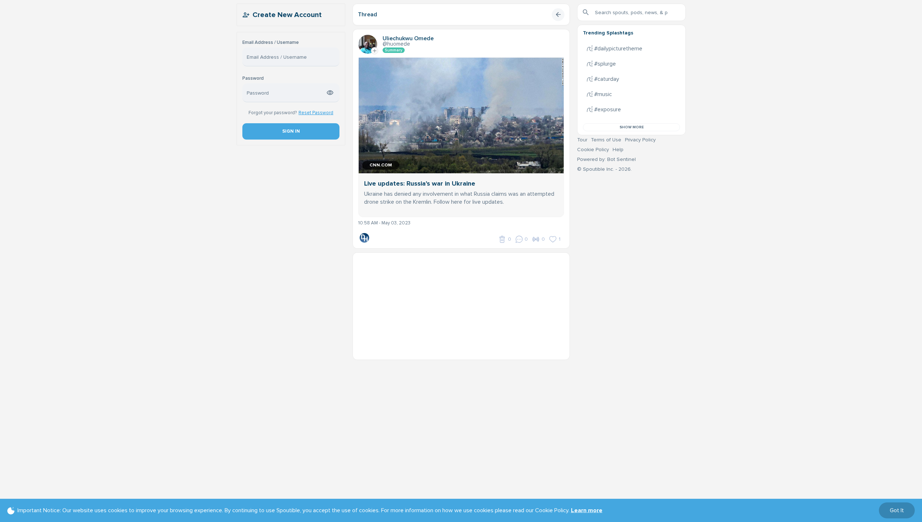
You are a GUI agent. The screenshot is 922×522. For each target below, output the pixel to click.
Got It (897, 510)
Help (618, 149)
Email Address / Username (270, 42)
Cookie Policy (593, 149)
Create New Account (287, 15)
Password (253, 78)
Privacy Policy (640, 140)
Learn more (586, 510)
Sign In (291, 131)
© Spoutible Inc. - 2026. (604, 169)
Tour (582, 140)
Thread (367, 14)
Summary (393, 50)
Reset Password (316, 113)
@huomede (396, 44)
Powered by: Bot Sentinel (606, 159)
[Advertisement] (461, 303)
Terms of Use (606, 140)
